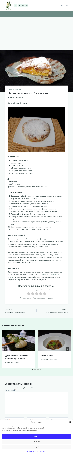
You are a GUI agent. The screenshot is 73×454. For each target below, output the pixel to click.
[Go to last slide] (5, 349)
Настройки (36, 447)
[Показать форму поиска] (62, 5)
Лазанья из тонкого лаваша (15, 311)
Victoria (12, 97)
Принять (36, 436)
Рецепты (18, 89)
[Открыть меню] (66, 5)
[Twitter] (19, 5)
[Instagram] (23, 5)
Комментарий (10, 390)
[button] (70, 422)
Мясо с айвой (47, 356)
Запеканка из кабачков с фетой (56, 311)
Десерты (11, 89)
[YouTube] (26, 5)
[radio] (28, 294)
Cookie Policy (31, 451)
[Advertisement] (36, 31)
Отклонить (36, 441)
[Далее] (67, 349)
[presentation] (18, 340)
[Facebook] (15, 5)
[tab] (32, 369)
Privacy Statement (40, 451)
